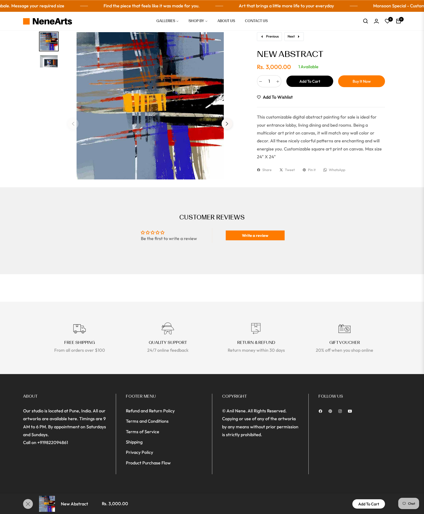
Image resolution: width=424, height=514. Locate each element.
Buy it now (362, 81)
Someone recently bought (62, 475)
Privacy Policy (139, 452)
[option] (150, 120)
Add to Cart (368, 503)
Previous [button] (73, 123)
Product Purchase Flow (148, 463)
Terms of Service (142, 431)
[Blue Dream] (29, 484)
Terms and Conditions (147, 421)
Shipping (134, 442)
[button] (365, 21)
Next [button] (227, 123)
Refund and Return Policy (150, 411)
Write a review (255, 235)
